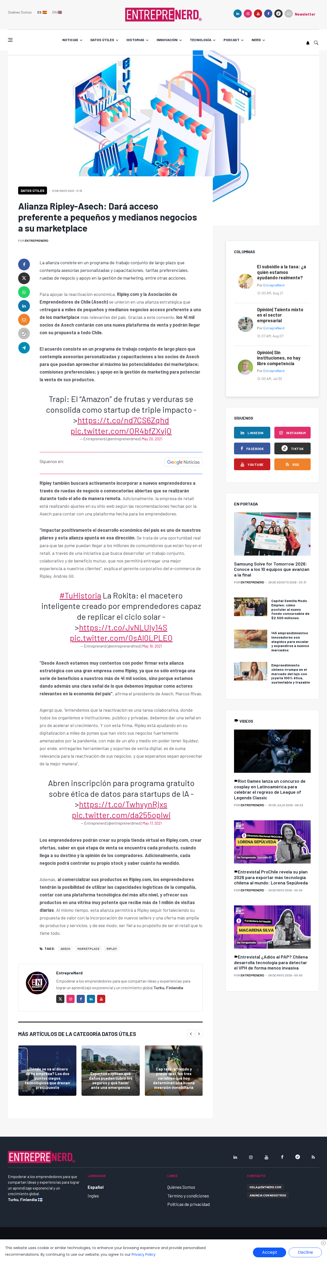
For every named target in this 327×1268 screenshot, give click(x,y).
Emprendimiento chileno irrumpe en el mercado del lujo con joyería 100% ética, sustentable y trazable (290, 673)
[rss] (313, 1157)
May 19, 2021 (152, 646)
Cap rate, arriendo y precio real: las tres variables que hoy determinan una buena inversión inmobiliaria (174, 1078)
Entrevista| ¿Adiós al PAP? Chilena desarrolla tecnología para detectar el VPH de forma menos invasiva (271, 962)
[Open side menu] (10, 39)
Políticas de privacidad (188, 1204)
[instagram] (248, 13)
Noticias (70, 40)
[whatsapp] (24, 292)
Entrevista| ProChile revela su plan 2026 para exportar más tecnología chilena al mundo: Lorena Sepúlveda (271, 877)
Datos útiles (102, 40)
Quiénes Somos (20, 12)
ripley (112, 948)
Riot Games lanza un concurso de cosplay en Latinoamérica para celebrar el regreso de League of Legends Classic (270, 789)
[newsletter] (289, 13)
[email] (24, 320)
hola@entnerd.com (265, 1187)
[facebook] (268, 13)
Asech (65, 948)
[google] (278, 13)
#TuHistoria (80, 595)
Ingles (93, 1195)
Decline (305, 1252)
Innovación (167, 40)
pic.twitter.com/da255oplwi (121, 815)
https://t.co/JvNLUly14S (123, 627)
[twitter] (24, 278)
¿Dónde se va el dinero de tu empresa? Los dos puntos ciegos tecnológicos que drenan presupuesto (47, 1078)
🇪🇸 (42, 12)
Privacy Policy (144, 1254)
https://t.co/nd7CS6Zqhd (123, 420)
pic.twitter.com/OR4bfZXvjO (121, 430)
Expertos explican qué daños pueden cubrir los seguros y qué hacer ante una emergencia (110, 1080)
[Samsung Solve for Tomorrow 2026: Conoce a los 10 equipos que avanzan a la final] (272, 534)
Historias (135, 40)
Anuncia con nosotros (268, 1195)
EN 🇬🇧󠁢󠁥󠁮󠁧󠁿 (57, 12)
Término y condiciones (188, 1195)
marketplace (88, 948)
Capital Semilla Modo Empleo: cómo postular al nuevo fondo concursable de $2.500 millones (290, 609)
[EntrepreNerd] (163, 14)
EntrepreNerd (36, 240)
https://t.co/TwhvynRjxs (123, 804)
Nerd (256, 40)
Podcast (231, 40)
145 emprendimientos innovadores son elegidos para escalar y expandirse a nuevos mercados (290, 641)
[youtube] (258, 13)
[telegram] (24, 347)
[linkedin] (237, 13)
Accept (269, 1252)
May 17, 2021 (152, 823)
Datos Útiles (32, 190)
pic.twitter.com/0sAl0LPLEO (121, 637)
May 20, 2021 (152, 438)
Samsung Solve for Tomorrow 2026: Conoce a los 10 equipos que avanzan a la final (271, 569)
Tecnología (200, 40)
